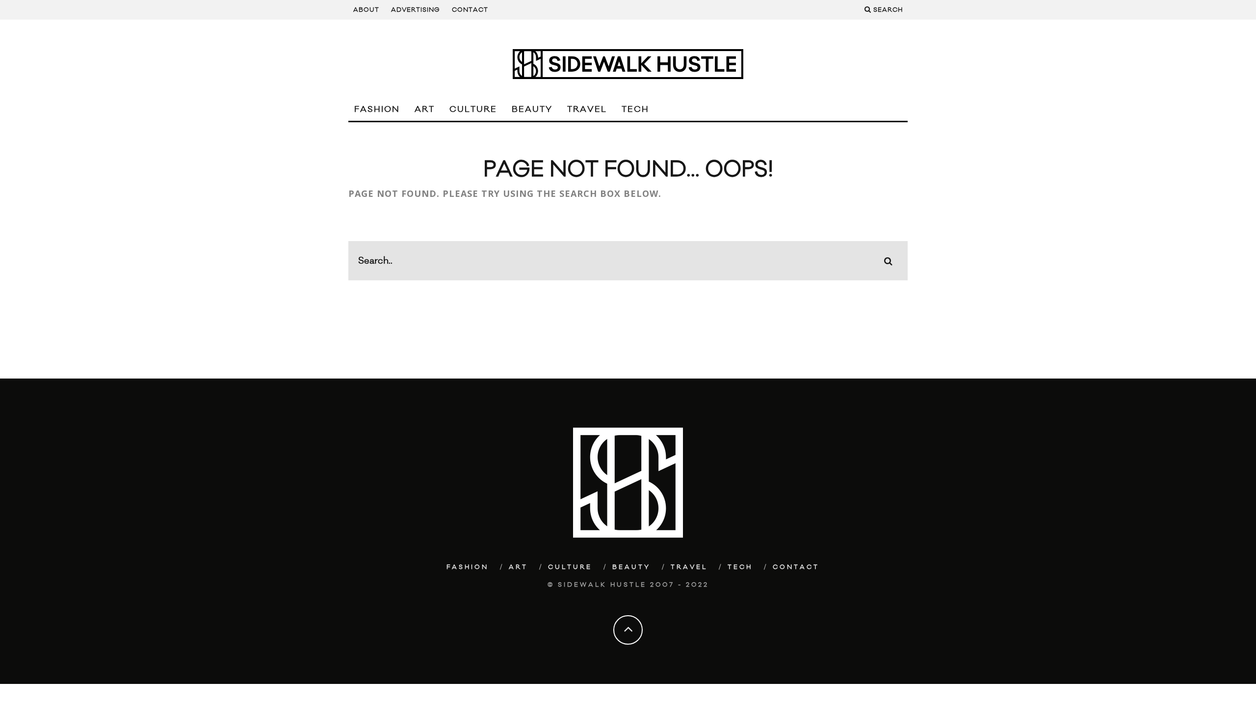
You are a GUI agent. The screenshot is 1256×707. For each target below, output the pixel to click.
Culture (473, 109)
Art (425, 109)
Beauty (532, 109)
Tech (635, 109)
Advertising (415, 10)
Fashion (377, 109)
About (366, 10)
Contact (470, 10)
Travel (587, 109)
